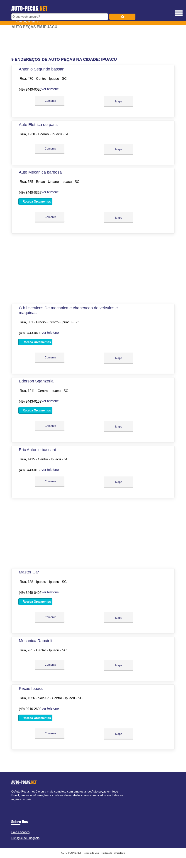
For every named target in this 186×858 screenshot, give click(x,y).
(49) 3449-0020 (30, 89)
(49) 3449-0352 (30, 192)
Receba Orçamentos (36, 201)
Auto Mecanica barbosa (40, 172)
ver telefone (50, 89)
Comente (50, 100)
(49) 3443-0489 (30, 333)
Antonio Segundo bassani (42, 69)
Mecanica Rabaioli (35, 640)
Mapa (118, 101)
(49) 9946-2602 (30, 709)
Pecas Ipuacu (31, 688)
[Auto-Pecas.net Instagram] (16, 803)
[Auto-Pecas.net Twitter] (14, 803)
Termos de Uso (91, 853)
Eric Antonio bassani (37, 449)
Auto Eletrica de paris (38, 124)
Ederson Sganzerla (36, 381)
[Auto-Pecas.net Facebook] (12, 803)
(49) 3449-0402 (30, 593)
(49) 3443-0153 (30, 401)
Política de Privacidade (113, 853)
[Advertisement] (93, 43)
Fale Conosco (20, 832)
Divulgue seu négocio (25, 838)
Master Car (29, 572)
